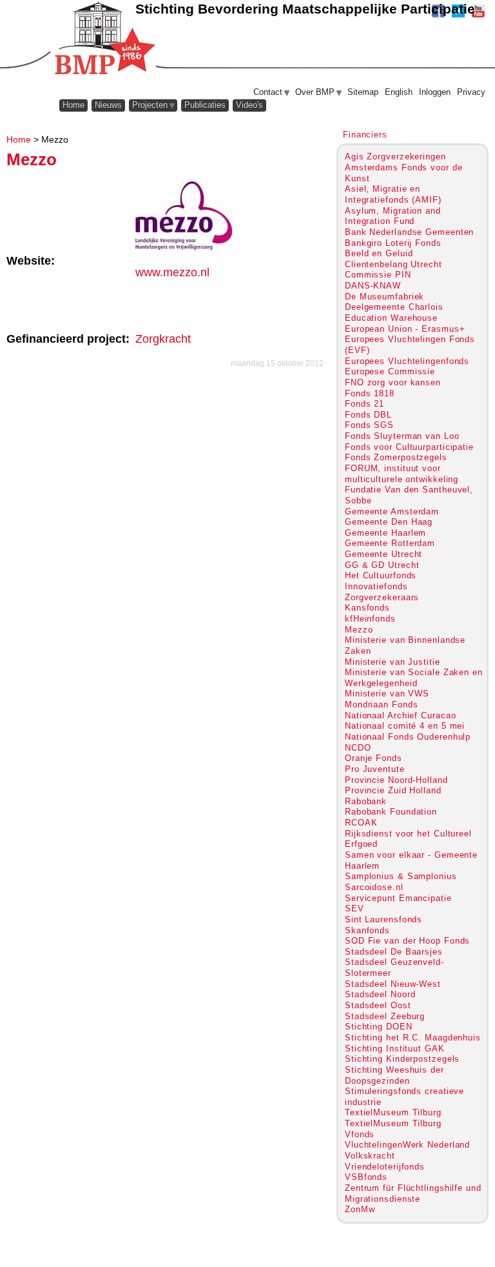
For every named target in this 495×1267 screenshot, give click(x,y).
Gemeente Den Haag (388, 522)
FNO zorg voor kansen (393, 382)
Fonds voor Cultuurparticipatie (409, 447)
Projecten (150, 105)
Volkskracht (370, 1156)
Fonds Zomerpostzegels (396, 457)
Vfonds (359, 1134)
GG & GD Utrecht (382, 565)
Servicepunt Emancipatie (398, 898)
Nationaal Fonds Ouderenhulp (408, 737)
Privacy (471, 92)
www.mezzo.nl (172, 272)
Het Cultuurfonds (380, 575)
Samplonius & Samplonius (401, 876)
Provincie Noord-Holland (396, 780)
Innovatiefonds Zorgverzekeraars (382, 592)
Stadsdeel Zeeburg (385, 1016)
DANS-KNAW (373, 285)
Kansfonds (367, 608)
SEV (354, 908)
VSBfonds (366, 1177)
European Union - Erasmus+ (405, 329)
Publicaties (205, 105)
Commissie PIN (378, 274)
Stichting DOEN (378, 1026)
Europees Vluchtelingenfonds (407, 361)
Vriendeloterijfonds (385, 1166)
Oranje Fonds (373, 758)
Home (18, 139)
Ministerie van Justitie (392, 662)
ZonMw (359, 1209)
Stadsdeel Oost (378, 1005)
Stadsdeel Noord (380, 994)
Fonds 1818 (369, 393)
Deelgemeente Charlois (394, 307)
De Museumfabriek (384, 296)
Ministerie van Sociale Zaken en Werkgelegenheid (414, 677)
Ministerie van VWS (387, 693)
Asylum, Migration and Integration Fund (393, 216)
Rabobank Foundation (391, 811)
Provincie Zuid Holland (393, 790)
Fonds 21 (364, 404)
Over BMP (315, 92)
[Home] (104, 38)
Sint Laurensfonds (383, 919)
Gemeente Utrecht (383, 554)
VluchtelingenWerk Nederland (407, 1145)
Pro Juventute (375, 769)
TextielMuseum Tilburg (393, 1112)
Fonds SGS (369, 425)
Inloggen (435, 92)
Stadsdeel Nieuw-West (393, 984)
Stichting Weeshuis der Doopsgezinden (394, 1075)
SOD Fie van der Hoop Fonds (407, 941)
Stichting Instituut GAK (395, 1048)
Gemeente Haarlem (385, 533)
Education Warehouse (391, 318)
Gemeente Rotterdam (390, 543)
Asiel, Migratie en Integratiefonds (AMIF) (393, 194)
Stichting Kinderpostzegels (402, 1059)
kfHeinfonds (370, 618)
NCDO (358, 748)
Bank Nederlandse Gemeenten (409, 232)
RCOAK (361, 822)
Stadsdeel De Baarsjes (394, 952)
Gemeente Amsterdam (392, 511)
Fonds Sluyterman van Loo (402, 436)
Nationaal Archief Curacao (400, 715)
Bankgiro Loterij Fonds (393, 243)
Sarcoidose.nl (374, 887)
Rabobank (366, 801)
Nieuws (108, 105)
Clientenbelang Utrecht (393, 264)
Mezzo (359, 629)
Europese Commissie (390, 371)
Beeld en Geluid (378, 253)
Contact (267, 92)
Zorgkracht (163, 338)
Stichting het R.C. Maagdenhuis (413, 1037)
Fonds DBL (368, 415)
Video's (249, 105)
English (398, 92)
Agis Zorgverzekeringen (395, 156)
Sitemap (362, 92)
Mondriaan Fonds (381, 704)
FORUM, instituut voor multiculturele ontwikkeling (401, 473)
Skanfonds (367, 930)
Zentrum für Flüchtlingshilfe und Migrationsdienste (413, 1193)
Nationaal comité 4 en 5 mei (405, 726)
